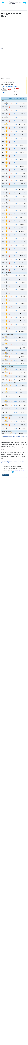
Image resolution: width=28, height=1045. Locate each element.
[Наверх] (25, 1042)
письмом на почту (18, 470)
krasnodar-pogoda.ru (7, 461)
